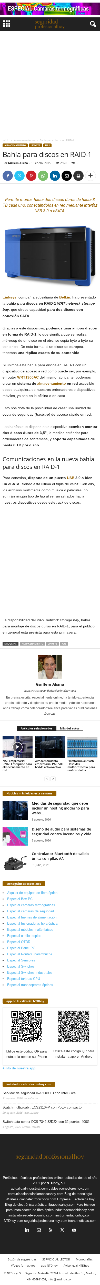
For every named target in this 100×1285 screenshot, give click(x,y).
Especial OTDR (18, 942)
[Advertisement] (50, 83)
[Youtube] (73, 1231)
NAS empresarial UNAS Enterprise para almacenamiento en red (17, 765)
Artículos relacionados (36, 728)
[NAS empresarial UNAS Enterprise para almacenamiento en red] (18, 747)
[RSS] (50, 1231)
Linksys (35, 145)
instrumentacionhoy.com (73, 1215)
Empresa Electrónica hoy (76, 1199)
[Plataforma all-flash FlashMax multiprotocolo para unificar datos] (82, 747)
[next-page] (53, 778)
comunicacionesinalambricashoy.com (35, 1194)
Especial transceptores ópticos (30, 985)
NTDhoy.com (13, 1221)
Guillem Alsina (18, 163)
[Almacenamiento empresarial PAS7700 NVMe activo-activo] (50, 747)
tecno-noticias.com (82, 1221)
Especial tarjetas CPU (23, 979)
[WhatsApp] (43, 176)
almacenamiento (51, 383)
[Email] (67, 176)
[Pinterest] (31, 176)
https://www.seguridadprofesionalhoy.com (50, 690)
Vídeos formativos (23, 1265)
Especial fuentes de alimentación (31, 917)
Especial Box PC (20, 899)
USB (70, 478)
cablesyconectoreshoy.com (69, 1188)
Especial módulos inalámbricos (30, 930)
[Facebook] (8, 176)
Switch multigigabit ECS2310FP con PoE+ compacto (42, 1107)
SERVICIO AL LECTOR (56, 1259)
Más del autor (69, 728)
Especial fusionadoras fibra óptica (32, 923)
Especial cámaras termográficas (31, 905)
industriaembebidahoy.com (74, 1210)
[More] (90, 176)
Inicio (6, 140)
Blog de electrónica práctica (25, 1204)
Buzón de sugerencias (22, 1259)
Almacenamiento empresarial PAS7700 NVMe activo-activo (49, 764)
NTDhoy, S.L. (57, 1183)
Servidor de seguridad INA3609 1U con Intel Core (39, 1093)
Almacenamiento (24, 140)
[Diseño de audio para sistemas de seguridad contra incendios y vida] (15, 836)
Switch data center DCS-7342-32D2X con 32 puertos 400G (46, 1122)
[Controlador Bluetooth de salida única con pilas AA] (15, 860)
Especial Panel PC (21, 948)
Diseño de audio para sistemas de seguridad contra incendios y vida (61, 831)
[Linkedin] (55, 176)
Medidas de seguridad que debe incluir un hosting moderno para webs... (60, 808)
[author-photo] (50, 667)
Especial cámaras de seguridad (30, 911)
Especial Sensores (21, 960)
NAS (47, 145)
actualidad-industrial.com (29, 1188)
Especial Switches (21, 966)
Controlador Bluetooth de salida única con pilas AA (60, 856)
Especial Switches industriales (30, 972)
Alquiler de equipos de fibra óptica (32, 893)
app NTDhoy (49, 1265)
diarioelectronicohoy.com (37, 1199)
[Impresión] (78, 176)
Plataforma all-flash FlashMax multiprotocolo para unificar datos (81, 765)
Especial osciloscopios (24, 936)
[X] (19, 176)
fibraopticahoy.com (61, 1204)
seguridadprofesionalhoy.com (45, 1221)
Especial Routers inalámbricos (29, 954)
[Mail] (39, 1231)
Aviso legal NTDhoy (76, 1265)
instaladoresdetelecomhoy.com (28, 1084)
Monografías (84, 1259)
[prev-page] (46, 778)
